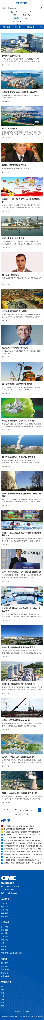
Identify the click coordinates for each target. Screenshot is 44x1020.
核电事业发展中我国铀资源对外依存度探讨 (17, 857)
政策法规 (30, 27)
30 (20, 814)
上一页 (14, 810)
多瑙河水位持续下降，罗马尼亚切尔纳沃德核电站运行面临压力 (23, 843)
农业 (3, 1003)
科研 (3, 990)
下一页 (26, 814)
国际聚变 (4, 966)
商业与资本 (5, 976)
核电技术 (4, 950)
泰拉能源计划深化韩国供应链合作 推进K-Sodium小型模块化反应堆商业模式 (23, 863)
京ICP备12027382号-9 (35, 1016)
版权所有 (26, 1012)
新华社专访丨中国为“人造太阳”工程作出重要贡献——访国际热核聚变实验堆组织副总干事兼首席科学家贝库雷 (23, 835)
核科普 (3, 946)
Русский (32, 12)
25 (27, 810)
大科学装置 (5, 970)
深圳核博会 (27, 15)
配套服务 (4, 910)
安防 (3, 1006)
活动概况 (4, 903)
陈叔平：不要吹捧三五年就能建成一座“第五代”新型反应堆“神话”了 (23, 852)
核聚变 (25, 18)
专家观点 (4, 940)
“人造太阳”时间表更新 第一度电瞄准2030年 (18, 837)
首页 (14, 15)
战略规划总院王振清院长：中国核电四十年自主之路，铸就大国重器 (23, 849)
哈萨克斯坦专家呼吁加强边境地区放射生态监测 (19, 826)
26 (31, 810)
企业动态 (4, 937)
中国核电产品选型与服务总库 (12, 953)
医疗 (3, 986)
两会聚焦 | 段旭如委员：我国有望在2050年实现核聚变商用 (22, 832)
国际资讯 (18, 27)
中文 (12, 12)
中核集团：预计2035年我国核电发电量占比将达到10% (21, 860)
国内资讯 (6, 27)
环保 (3, 993)
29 (16, 814)
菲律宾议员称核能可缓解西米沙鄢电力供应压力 (19, 829)
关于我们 (18, 1012)
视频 (3, 943)
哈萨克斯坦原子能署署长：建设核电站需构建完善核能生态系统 (23, 846)
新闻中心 (4, 907)
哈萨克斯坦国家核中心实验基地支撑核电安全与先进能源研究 (23, 854)
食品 (3, 999)
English (18, 12)
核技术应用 (17, 21)
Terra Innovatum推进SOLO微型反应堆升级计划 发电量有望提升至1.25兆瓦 (23, 840)
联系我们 (4, 917)
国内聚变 (4, 963)
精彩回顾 (4, 913)
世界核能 (16, 18)
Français (25, 12)
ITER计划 (4, 973)
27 (35, 810)
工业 (3, 996)
